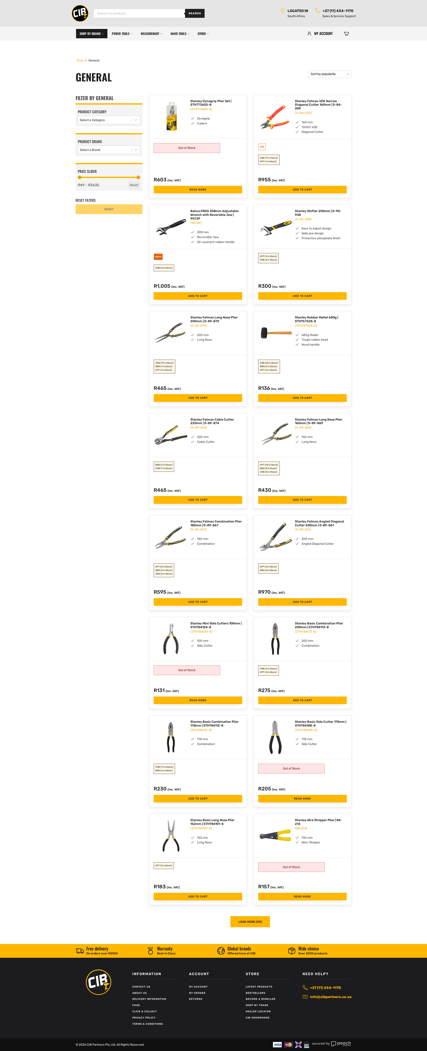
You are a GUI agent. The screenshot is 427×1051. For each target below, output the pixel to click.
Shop (80, 60)
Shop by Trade (257, 1005)
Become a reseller (261, 999)
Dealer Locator (258, 1011)
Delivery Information (149, 999)
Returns (195, 999)
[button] (346, 33)
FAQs (136, 1005)
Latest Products (259, 986)
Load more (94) (250, 921)
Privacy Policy (143, 1017)
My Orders (197, 993)
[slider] (79, 177)
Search (195, 13)
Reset (134, 185)
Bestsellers (255, 993)
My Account (198, 986)
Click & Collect (144, 1011)
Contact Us (141, 986)
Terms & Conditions (147, 1024)
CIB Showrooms (258, 1017)
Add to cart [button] (302, 189)
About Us (139, 993)
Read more (197, 189)
